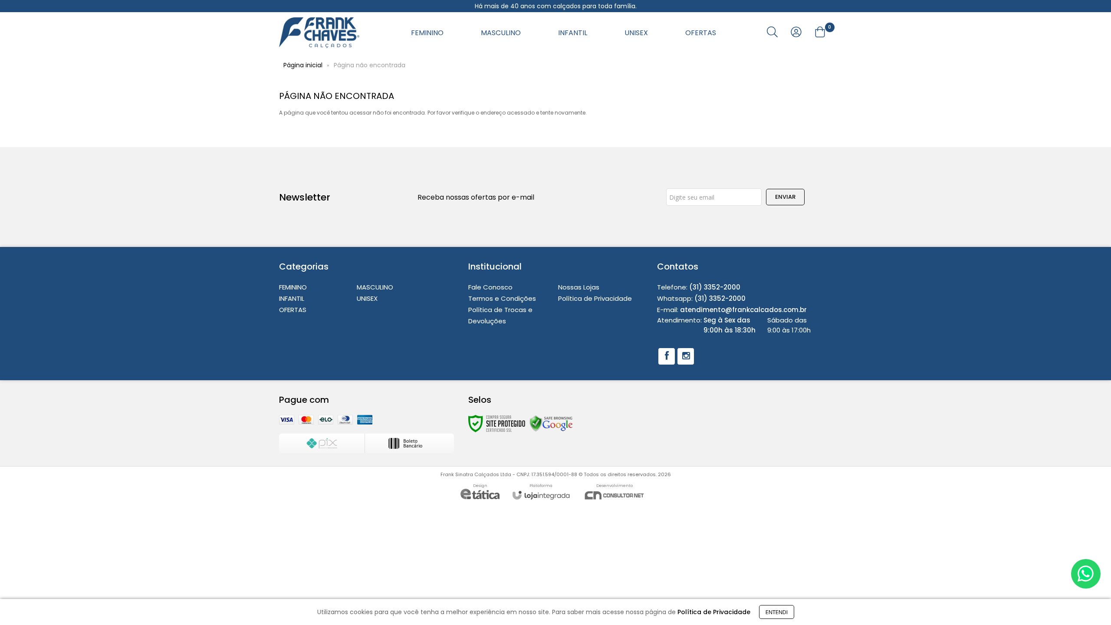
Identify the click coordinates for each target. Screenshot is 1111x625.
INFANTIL (291, 298)
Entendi (777, 612)
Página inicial (302, 65)
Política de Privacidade (595, 298)
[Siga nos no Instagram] (685, 356)
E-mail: (732, 309)
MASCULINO (375, 287)
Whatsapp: (701, 298)
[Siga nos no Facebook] (666, 356)
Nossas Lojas (578, 287)
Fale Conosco (490, 287)
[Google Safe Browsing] (551, 423)
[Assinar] (785, 197)
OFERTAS (292, 309)
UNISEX (367, 298)
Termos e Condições (502, 298)
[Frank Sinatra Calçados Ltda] (319, 32)
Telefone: (698, 287)
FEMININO (293, 287)
